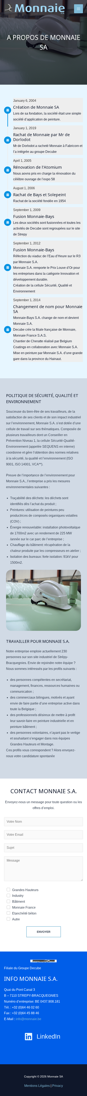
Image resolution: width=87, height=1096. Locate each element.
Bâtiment (18, 901)
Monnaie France (24, 907)
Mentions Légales (37, 1085)
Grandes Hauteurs (25, 890)
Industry (17, 895)
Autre (16, 919)
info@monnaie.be (28, 1019)
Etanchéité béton (24, 913)
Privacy (57, 1085)
